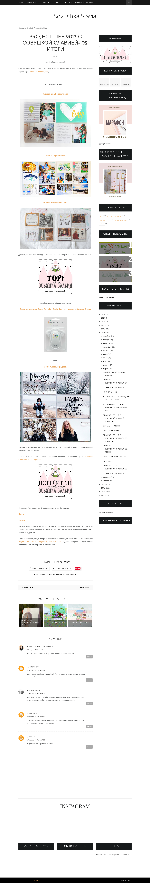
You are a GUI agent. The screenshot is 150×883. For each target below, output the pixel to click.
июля (105, 354)
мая (104, 361)
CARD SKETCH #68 (111, 430)
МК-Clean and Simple (114, 216)
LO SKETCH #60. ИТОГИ (80, 623)
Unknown (32, 713)
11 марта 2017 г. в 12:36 (36, 693)
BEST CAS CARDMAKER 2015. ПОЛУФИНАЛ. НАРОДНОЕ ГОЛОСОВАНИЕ (114, 248)
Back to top (125, 880)
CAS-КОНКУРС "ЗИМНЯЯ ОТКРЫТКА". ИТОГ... (30, 622)
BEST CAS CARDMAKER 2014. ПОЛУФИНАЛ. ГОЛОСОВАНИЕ (112, 276)
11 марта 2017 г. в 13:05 (36, 717)
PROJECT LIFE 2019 (63, 2)
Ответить (89, 656)
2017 (103, 332)
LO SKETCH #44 (110, 392)
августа (106, 350)
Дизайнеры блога (106, 512)
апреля (106, 365)
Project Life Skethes (107, 297)
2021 (103, 318)
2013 (103, 495)
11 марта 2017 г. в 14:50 (36, 740)
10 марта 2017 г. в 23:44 (36, 650)
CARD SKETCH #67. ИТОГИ (114, 456)
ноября (106, 340)
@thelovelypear (42, 72)
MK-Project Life (105, 220)
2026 (103, 314)
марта (105, 368)
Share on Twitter (63, 568)
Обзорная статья (121, 220)
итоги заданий (46, 574)
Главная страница (26, 2)
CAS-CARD (115, 84)
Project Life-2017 (70, 574)
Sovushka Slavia (75, 16)
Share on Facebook (40, 568)
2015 (103, 488)
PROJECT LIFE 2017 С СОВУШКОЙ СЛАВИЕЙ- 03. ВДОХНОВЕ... (115, 418)
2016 (103, 484)
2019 (103, 325)
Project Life (57, 574)
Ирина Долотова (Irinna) (40, 646)
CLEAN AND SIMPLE (45, 2)
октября (106, 343)
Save (78, 568)
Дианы (32, 72)
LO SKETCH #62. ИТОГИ (55, 623)
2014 (103, 491)
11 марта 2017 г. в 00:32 (36, 670)
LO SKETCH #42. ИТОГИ (113, 473)
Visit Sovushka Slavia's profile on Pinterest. (113, 855)
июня (105, 358)
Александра (33, 667)
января (106, 481)
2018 (103, 329)
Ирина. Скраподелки (55, 156)
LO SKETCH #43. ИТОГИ (113, 387)
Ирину (21, 514)
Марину (21, 520)
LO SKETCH (126, 84)
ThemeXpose (36, 880)
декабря (106, 336)
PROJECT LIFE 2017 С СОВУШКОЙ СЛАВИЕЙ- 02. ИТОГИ (115, 449)
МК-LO (102, 224)
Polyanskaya (34, 690)
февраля (106, 477)
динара (31, 737)
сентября (107, 347)
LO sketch (78, 2)
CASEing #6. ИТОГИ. (111, 426)
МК (101, 216)
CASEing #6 (108, 461)
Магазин (89, 2)
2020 (103, 321)
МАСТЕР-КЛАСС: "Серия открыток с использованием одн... (115, 407)
